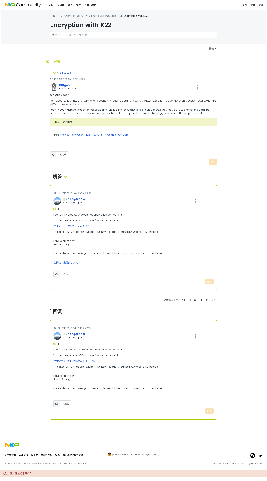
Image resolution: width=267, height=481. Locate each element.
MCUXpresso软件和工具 (74, 16)
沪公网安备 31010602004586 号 (126, 455)
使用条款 (17, 463)
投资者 (34, 454)
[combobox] (141, 34)
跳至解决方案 (64, 73)
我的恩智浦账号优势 (73, 454)
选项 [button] (211, 48)
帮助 (253, 4)
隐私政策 (8, 463)
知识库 (60, 4)
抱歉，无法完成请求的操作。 (19, 473)
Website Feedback (77, 463)
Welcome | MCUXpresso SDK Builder (74, 226)
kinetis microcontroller (117, 134)
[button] (197, 87)
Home (53, 16)
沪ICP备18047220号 (150, 455)
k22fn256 (97, 134)
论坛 (51, 4)
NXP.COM (90, 4)
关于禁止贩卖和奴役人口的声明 (45, 463)
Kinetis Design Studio (103, 16)
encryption (77, 134)
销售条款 (26, 463)
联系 (57, 454)
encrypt (64, 134)
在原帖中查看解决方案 (65, 262)
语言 (245, 4)
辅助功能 (63, 463)
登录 (261, 4)
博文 (78, 4)
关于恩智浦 (10, 454)
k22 (88, 134)
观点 (70, 4)
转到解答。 (69, 122)
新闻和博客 (46, 454)
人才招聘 (23, 454)
